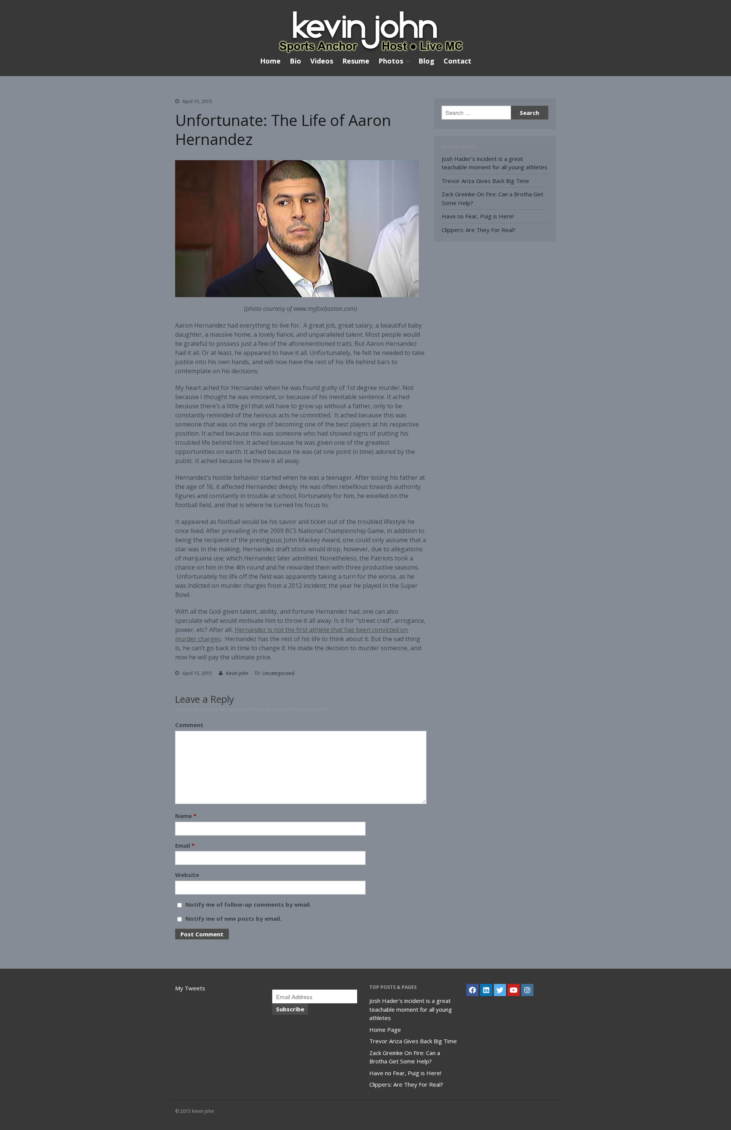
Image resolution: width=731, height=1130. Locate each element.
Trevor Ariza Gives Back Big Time (485, 181)
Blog (426, 61)
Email (185, 845)
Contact (457, 61)
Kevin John (237, 673)
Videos (321, 61)
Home (270, 61)
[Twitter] (500, 990)
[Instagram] (527, 990)
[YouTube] (514, 990)
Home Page (385, 1029)
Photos (390, 61)
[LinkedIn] (486, 990)
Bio (295, 61)
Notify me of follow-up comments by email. (248, 904)
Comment (189, 725)
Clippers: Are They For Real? (479, 230)
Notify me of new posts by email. (233, 918)
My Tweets (190, 988)
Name (185, 816)
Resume (355, 61)
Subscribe (290, 1009)
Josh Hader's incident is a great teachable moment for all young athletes (410, 1009)
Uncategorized (278, 673)
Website (187, 875)
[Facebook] (472, 990)
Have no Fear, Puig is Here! (478, 216)
